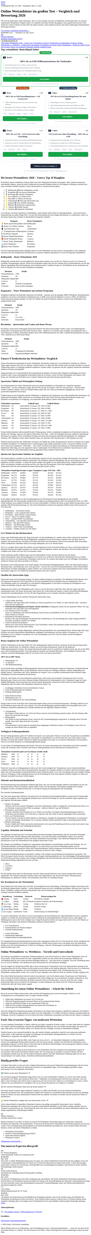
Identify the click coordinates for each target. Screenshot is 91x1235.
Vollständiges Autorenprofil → (11, 1141)
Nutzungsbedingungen (18, 1221)
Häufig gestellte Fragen (42, 47)
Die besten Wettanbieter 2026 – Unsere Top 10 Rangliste (21, 43)
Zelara (3, 2)
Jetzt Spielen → (45, 79)
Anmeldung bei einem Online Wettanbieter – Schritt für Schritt (62, 45)
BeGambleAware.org (61, 171)
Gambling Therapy (12, 1212)
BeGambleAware (27, 1212)
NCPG (38, 1212)
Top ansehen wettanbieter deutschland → (15, 31)
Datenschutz (5, 1221)
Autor (3, 4)
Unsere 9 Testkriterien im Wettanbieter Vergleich (59, 43)
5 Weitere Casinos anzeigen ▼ (45, 166)
